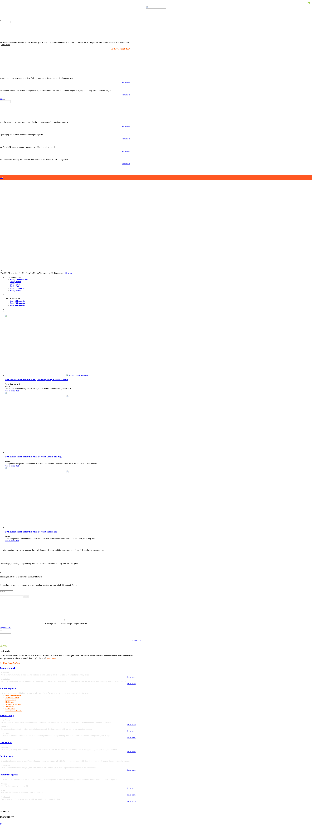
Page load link (5, 628)
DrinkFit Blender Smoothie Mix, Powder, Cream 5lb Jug (33, 456)
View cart (68, 273)
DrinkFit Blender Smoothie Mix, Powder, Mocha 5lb (31, 531)
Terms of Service (57, 619)
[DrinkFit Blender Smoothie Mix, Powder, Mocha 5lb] (158, 497)
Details (16, 391)
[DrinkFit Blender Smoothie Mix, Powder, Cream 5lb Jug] (158, 422)
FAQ (79, 619)
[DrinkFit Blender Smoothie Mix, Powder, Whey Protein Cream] (158, 345)
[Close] (1, 630)
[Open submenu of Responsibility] (4, 99)
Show (17, 301)
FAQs (309, 3)
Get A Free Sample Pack (120, 49)
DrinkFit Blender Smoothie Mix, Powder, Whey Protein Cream (36, 379)
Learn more (5, 45)
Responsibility (70, 619)
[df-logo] (156, 8)
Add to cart (9, 391)
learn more (51, 658)
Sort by (19, 279)
